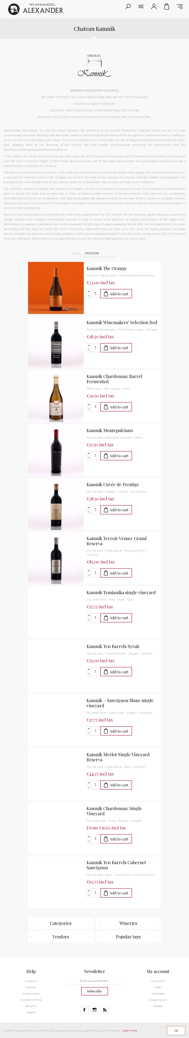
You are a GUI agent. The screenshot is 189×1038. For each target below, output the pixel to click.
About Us (31, 1006)
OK (176, 1030)
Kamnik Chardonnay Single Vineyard (114, 811)
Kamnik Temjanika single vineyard (121, 592)
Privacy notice (31, 993)
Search (31, 1012)
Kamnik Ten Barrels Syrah (113, 646)
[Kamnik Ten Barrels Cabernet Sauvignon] (56, 884)
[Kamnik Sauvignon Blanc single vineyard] (56, 722)
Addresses (158, 993)
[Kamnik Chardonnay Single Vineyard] (56, 830)
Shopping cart (166, 6)
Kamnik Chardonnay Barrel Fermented (114, 379)
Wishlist (158, 1006)
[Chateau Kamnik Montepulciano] (56, 452)
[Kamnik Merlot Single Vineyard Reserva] (56, 776)
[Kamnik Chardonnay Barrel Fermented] (56, 398)
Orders (158, 987)
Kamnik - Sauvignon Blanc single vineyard (120, 703)
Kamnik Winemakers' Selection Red (122, 322)
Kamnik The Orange (107, 268)
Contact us (31, 980)
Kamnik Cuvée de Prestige (113, 484)
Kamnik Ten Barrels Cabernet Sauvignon (116, 865)
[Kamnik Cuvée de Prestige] (56, 506)
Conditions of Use (31, 999)
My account (158, 980)
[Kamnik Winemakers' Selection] (56, 344)
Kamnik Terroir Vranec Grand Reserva (117, 541)
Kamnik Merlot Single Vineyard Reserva (118, 757)
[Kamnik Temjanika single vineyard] (56, 614)
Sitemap (31, 987)
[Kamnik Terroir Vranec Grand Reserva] (56, 560)
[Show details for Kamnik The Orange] (56, 290)
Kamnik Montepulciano (110, 430)
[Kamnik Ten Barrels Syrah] (56, 668)
